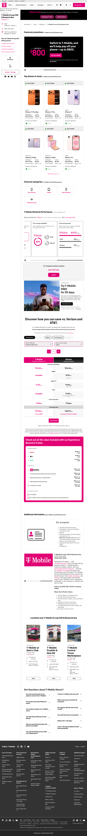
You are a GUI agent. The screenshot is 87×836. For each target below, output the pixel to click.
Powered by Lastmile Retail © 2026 (43, 833)
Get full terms (72, 62)
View (33, 678)
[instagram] (15, 76)
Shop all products (54, 174)
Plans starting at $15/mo (8, 52)
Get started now (66, 304)
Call (10, 65)
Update (54, 275)
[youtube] (12, 76)
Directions (10, 58)
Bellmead (42, 24)
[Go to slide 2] (44, 70)
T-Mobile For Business (7, 49)
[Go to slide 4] (71, 70)
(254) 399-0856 (54, 664)
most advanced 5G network (64, 569)
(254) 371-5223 (33, 661)
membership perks (60, 563)
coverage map (70, 217)
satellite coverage (62, 570)
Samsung (76, 576)
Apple (70, 576)
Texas (35, 24)
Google (56, 578)
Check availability (56, 55)
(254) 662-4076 (74, 667)
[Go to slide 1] (31, 70)
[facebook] (5, 76)
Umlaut (39, 217)
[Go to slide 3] (57, 70)
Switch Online (61, 17)
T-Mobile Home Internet (7, 43)
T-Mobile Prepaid (6, 46)
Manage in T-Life (47, 17)
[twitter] (9, 76)
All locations (27, 24)
